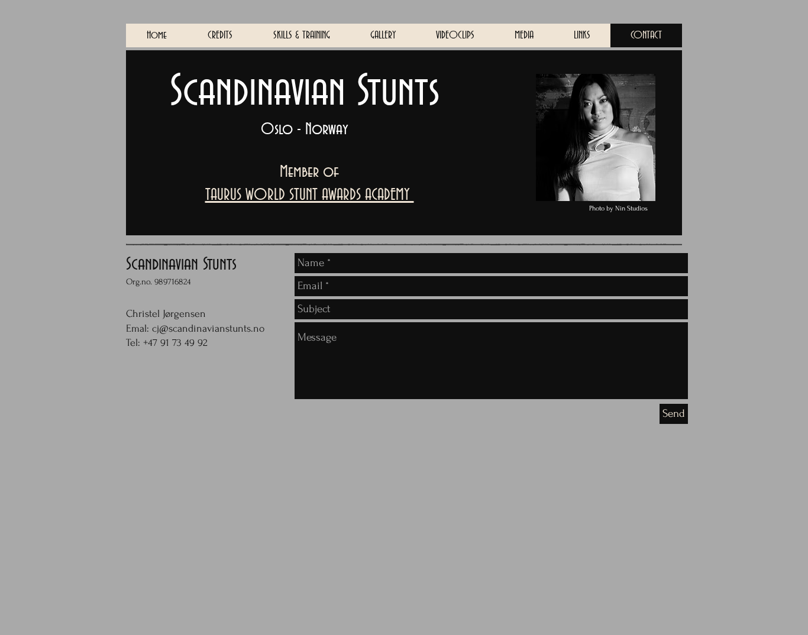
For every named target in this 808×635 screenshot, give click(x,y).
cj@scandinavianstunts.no (208, 328)
